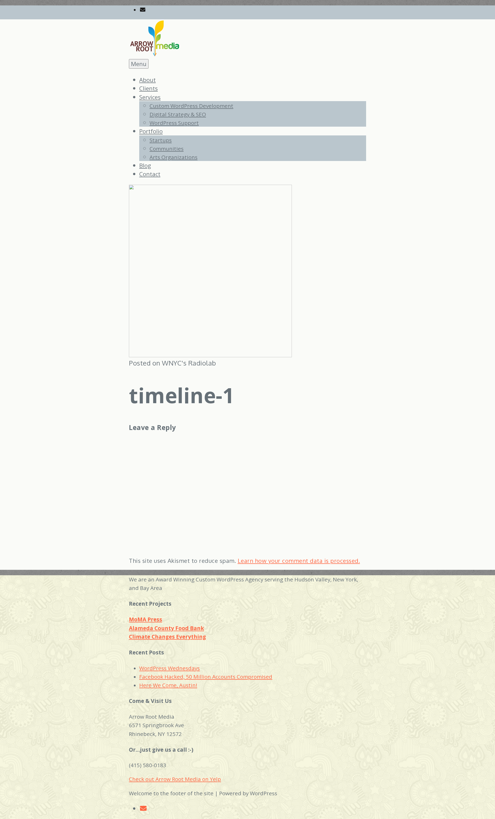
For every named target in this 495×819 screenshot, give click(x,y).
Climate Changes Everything (167, 636)
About (147, 80)
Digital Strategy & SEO (178, 114)
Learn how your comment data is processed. (299, 560)
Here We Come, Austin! (168, 685)
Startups (161, 140)
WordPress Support (174, 122)
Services (150, 97)
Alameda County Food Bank (166, 628)
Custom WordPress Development (191, 105)
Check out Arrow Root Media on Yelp (175, 779)
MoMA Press (145, 619)
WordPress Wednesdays (169, 668)
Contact (149, 174)
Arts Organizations (173, 157)
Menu (138, 64)
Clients (148, 88)
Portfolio (151, 131)
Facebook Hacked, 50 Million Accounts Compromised (205, 676)
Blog (145, 165)
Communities (167, 148)
